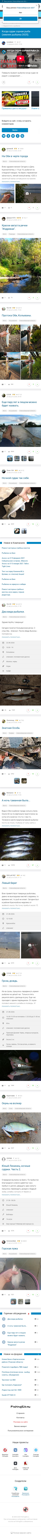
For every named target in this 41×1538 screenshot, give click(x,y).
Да (20, 19)
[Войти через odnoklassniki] (8, 136)
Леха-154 (10, 470)
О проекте (20, 1413)
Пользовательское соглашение (20, 1431)
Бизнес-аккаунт (20, 1426)
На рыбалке (13, 320)
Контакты (20, 1418)
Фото (4, 234)
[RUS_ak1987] (3, 876)
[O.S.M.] (3, 395)
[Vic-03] (3, 309)
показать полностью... (11, 181)
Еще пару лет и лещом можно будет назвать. (17, 1334)
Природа (12, 234)
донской (10, 149)
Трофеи (11, 733)
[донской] (3, 149)
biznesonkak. (11, 1241)
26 (5, 710)
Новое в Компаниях (14, 542)
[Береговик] (3, 1097)
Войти (15, 130)
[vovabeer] (3, 43)
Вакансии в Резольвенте (25, 1494)
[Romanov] (3, 794)
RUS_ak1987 (11, 875)
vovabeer (10, 42)
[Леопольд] (3, 721)
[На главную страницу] (20, 1407)
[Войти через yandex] (17, 136)
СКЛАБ (9, 1158)
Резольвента (15, 1496)
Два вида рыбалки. (15, 1319)
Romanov (10, 793)
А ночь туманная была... (17, 1326)
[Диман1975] (3, 219)
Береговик (11, 1096)
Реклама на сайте (20, 1422)
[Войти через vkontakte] (3, 136)
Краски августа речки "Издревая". (16, 1343)
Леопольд (10, 720)
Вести (5, 161)
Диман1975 (11, 218)
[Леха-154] (3, 471)
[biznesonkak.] (3, 1242)
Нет (20, 13)
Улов (10, 1108)
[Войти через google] (22, 136)
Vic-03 (9, 308)
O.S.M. (9, 394)
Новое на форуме (13, 1354)
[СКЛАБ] (3, 1159)
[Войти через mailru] (13, 136)
